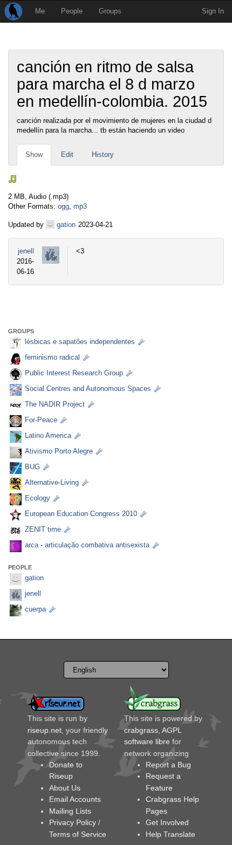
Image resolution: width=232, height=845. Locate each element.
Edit (67, 154)
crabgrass (141, 730)
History (103, 154)
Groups (110, 11)
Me (40, 11)
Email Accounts (75, 799)
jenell (26, 251)
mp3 (80, 206)
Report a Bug (168, 764)
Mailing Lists (70, 811)
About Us (64, 788)
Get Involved (167, 822)
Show (34, 154)
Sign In (213, 11)
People (72, 11)
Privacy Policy (72, 822)
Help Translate (170, 834)
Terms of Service (77, 834)
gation (66, 225)
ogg (63, 206)
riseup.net (45, 730)
